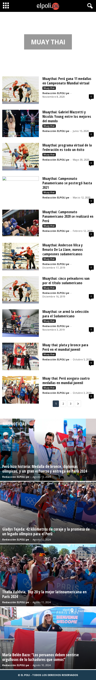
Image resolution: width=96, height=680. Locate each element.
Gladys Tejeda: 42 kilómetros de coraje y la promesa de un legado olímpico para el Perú (46, 531)
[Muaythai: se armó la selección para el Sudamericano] (20, 323)
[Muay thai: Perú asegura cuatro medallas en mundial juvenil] (20, 390)
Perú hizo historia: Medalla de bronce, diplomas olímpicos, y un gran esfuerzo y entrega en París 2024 (44, 469)
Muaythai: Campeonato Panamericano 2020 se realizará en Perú (67, 216)
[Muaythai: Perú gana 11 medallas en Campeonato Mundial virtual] (20, 90)
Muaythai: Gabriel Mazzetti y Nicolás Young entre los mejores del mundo (66, 116)
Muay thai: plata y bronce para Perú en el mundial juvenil (65, 347)
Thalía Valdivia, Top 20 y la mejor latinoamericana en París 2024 (44, 594)
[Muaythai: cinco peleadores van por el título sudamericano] (20, 290)
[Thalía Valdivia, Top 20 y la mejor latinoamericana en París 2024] (48, 575)
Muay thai (49, 88)
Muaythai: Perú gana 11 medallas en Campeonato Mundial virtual (66, 81)
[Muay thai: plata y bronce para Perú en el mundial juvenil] (20, 356)
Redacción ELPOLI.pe (55, 93)
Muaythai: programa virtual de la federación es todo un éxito (67, 147)
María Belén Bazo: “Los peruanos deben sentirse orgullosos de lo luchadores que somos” (40, 657)
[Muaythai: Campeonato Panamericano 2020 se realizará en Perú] (20, 223)
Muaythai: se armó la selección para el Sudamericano (65, 313)
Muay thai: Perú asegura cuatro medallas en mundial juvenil (66, 380)
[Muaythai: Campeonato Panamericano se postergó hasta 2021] (20, 190)
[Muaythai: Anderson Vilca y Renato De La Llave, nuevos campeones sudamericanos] (20, 256)
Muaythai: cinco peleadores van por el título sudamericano (66, 280)
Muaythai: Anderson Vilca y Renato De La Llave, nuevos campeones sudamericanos (62, 249)
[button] (89, 6)
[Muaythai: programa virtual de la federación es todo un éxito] (20, 156)
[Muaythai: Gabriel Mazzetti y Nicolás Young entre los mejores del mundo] (20, 123)
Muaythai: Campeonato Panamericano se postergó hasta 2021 (67, 183)
